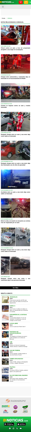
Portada (3, 18)
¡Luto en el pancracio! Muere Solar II (18, 326)
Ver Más (15, 288)
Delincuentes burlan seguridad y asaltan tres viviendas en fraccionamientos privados (18, 380)
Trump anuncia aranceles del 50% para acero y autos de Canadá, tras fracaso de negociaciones (19, 301)
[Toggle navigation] (3, 6)
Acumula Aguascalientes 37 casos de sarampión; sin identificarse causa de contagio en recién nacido (18, 319)
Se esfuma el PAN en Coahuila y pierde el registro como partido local (19, 371)
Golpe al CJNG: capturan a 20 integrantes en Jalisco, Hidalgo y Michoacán (19, 362)
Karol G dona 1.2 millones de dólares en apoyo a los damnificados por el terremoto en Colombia (19, 310)
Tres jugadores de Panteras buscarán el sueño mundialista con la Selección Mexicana (18, 338)
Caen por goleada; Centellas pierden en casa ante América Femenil (18, 354)
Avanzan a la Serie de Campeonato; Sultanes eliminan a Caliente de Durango (18, 346)
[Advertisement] (15, 10)
